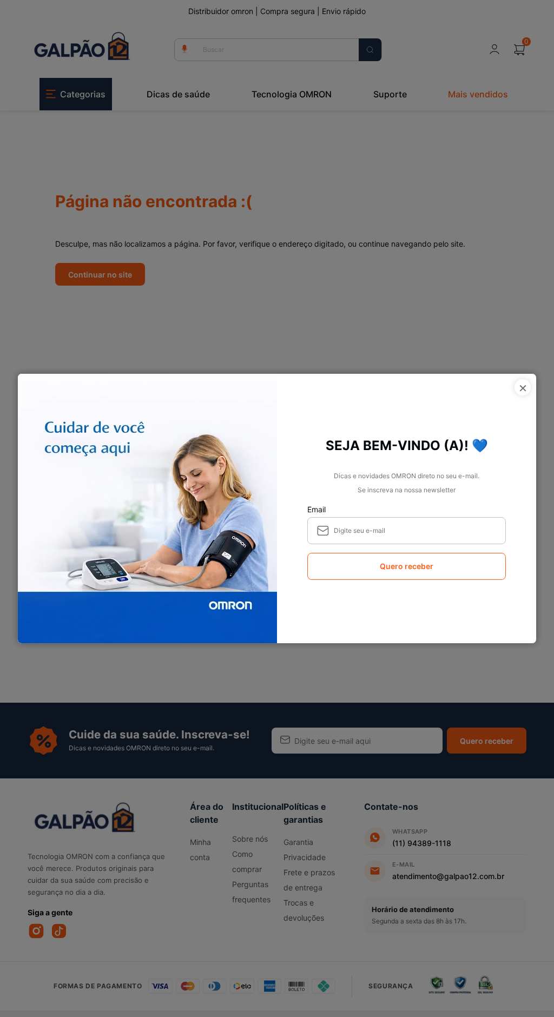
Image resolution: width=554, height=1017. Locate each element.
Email (316, 509)
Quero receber (406, 566)
